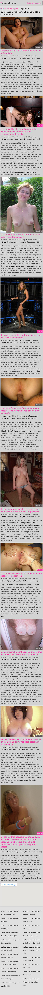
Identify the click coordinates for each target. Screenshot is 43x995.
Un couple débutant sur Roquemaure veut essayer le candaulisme (21, 574)
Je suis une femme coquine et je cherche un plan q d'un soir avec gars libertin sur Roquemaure (20, 742)
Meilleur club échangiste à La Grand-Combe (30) (10, 962)
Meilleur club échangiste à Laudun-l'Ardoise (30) (10, 970)
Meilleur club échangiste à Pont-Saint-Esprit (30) (32, 934)
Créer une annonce (34, 3)
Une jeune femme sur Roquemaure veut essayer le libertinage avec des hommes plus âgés (20, 410)
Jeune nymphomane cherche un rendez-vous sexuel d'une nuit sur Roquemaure (20, 510)
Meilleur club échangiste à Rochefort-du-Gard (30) (32, 941)
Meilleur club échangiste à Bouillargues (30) (10, 955)
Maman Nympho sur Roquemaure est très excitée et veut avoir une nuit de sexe (21, 653)
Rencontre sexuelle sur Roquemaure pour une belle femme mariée (20, 336)
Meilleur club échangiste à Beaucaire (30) (10, 941)
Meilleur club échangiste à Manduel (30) (10, 984)
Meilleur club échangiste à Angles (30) (10, 927)
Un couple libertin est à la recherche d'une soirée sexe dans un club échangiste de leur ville (18, 131)
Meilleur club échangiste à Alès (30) (10, 919)
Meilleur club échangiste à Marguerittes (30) (32, 912)
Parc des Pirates (8, 3)
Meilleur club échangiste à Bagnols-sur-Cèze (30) (10, 934)
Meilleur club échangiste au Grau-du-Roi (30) (10, 977)
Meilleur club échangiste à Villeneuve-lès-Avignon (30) (32, 982)
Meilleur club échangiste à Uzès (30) (32, 966)
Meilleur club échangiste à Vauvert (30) (32, 973)
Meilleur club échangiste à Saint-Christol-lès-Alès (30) (32, 950)
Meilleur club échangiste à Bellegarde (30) (10, 948)
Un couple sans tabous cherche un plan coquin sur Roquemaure (20, 235)
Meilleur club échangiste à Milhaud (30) (32, 919)
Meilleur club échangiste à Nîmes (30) (32, 927)
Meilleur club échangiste (9, 9)
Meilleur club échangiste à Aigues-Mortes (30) (10, 912)
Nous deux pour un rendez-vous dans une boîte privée (21, 51)
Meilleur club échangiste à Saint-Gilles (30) (32, 958)
